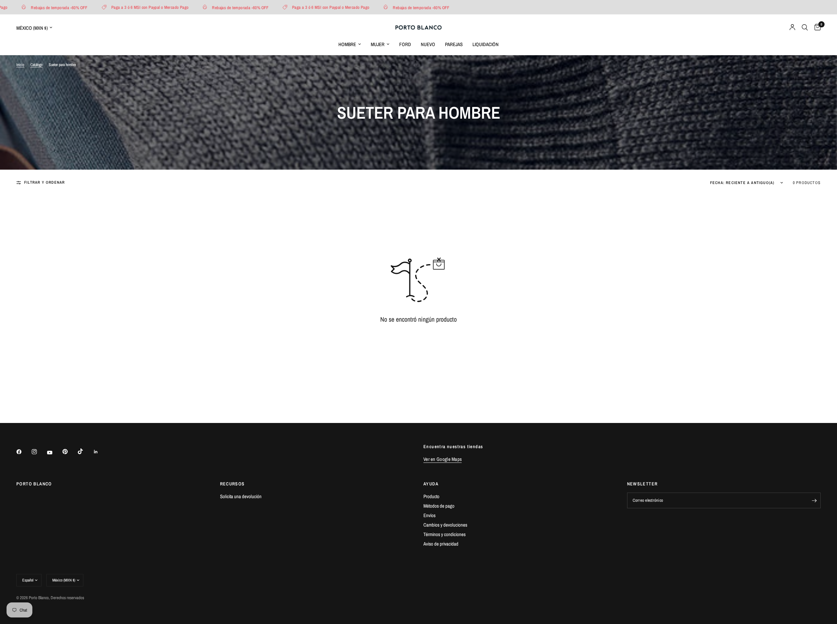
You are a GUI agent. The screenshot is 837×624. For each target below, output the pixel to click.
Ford (405, 44)
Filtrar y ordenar (44, 182)
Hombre (347, 44)
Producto (431, 496)
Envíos (429, 515)
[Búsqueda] (804, 27)
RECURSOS (232, 483)
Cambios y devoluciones (445, 524)
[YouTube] (54, 453)
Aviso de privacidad (440, 543)
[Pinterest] (69, 452)
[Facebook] (23, 452)
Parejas (454, 44)
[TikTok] (85, 451)
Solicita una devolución (241, 496)
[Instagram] (39, 452)
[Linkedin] (100, 452)
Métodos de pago (438, 505)
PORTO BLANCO (34, 483)
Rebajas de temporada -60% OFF (47, 7)
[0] (816, 27)
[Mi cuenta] (792, 27)
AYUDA (430, 483)
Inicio (20, 64)
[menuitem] (349, 44)
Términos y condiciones (444, 534)
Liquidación (485, 44)
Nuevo (428, 44)
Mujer (377, 44)
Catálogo (36, 64)
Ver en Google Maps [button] (442, 459)
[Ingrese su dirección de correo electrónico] (814, 500)
